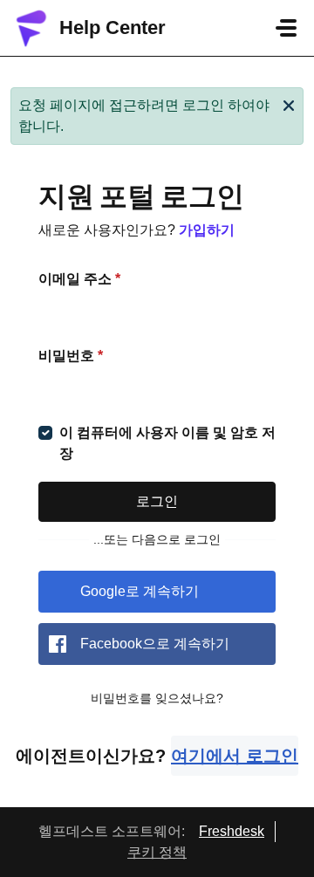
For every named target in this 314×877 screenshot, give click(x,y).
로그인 (157, 501)
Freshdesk (231, 831)
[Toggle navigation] (286, 28)
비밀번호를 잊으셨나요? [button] (157, 698)
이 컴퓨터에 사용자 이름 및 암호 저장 (167, 443)
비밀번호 (70, 355)
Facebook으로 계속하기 (154, 643)
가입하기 (207, 230)
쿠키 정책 (157, 852)
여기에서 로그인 (234, 755)
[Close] (289, 104)
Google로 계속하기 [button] (139, 591)
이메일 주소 (79, 278)
